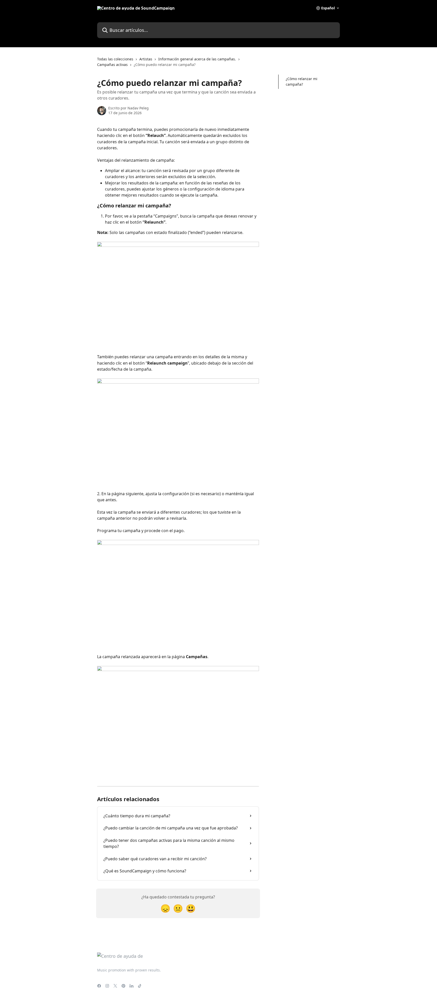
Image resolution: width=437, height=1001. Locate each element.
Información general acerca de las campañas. (197, 59)
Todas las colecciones (115, 59)
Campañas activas (112, 64)
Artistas (145, 59)
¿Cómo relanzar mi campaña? (301, 81)
